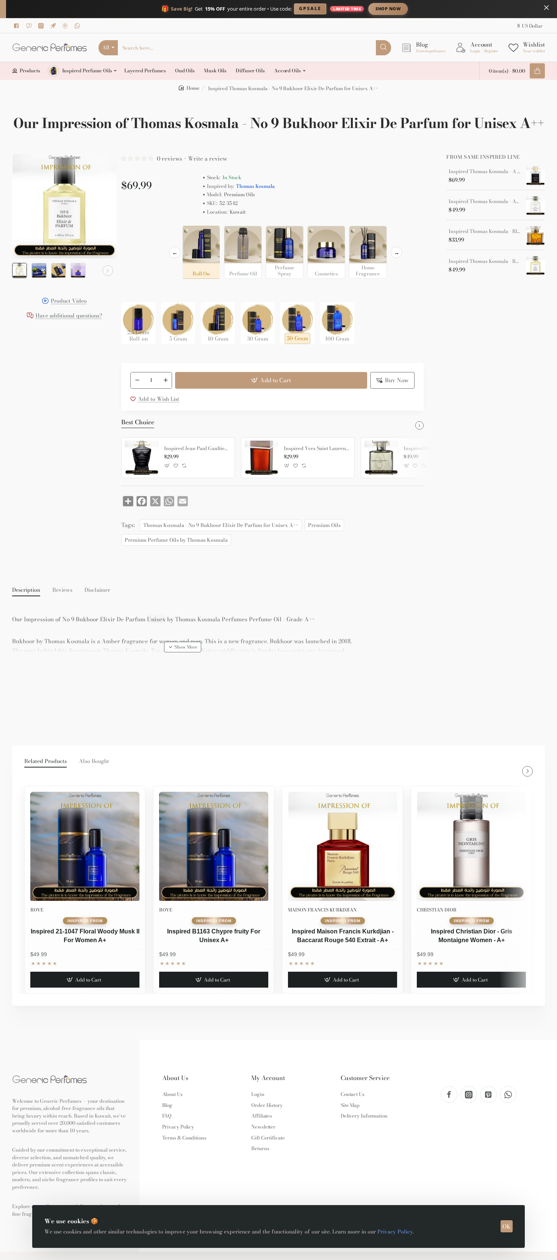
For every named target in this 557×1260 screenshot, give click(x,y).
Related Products (45, 761)
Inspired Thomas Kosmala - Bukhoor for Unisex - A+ (485, 261)
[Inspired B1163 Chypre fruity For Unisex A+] (213, 846)
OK (506, 1226)
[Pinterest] (66, 25)
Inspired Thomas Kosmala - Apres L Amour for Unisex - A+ (485, 201)
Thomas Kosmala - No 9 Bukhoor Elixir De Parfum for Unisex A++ (220, 525)
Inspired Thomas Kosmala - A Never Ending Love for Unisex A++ (485, 171)
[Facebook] (17, 25)
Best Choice (137, 422)
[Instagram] (42, 25)
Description (26, 590)
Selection (134, 233)
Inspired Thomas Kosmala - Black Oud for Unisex (485, 231)
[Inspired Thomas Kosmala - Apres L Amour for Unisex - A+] (535, 205)
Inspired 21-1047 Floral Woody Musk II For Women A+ (85, 935)
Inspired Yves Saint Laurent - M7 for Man (316, 448)
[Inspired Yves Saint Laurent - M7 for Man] (261, 458)
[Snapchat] (30, 25)
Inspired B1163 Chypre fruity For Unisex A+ (213, 935)
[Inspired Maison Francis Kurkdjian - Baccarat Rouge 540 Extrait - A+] (342, 846)
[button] (21, 270)
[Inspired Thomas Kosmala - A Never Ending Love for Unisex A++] (535, 175)
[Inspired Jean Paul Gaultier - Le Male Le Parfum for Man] (142, 458)
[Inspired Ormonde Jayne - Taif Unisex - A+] (381, 458)
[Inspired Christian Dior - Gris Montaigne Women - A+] (471, 846)
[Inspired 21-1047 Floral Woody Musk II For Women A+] (84, 846)
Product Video (69, 301)
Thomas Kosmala (255, 186)
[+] (165, 380)
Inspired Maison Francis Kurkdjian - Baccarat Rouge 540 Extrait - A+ (343, 935)
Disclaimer (97, 590)
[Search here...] (383, 47)
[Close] (546, 7)
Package (133, 290)
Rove (36, 910)
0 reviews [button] (169, 158)
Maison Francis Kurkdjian (322, 910)
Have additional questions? (69, 315)
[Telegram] (54, 25)
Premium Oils (324, 525)
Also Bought (94, 761)
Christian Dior (437, 910)
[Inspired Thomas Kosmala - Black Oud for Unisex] (535, 235)
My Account (268, 1078)
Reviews (62, 590)
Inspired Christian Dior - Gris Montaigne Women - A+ (471, 935)
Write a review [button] (207, 158)
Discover (451, 8)
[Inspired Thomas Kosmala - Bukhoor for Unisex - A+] (535, 265)
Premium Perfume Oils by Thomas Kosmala (176, 540)
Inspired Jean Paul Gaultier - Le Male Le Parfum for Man (196, 448)
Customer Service (365, 1078)
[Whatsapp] (78, 25)
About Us (175, 1078)
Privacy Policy (395, 1231)
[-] (137, 380)
